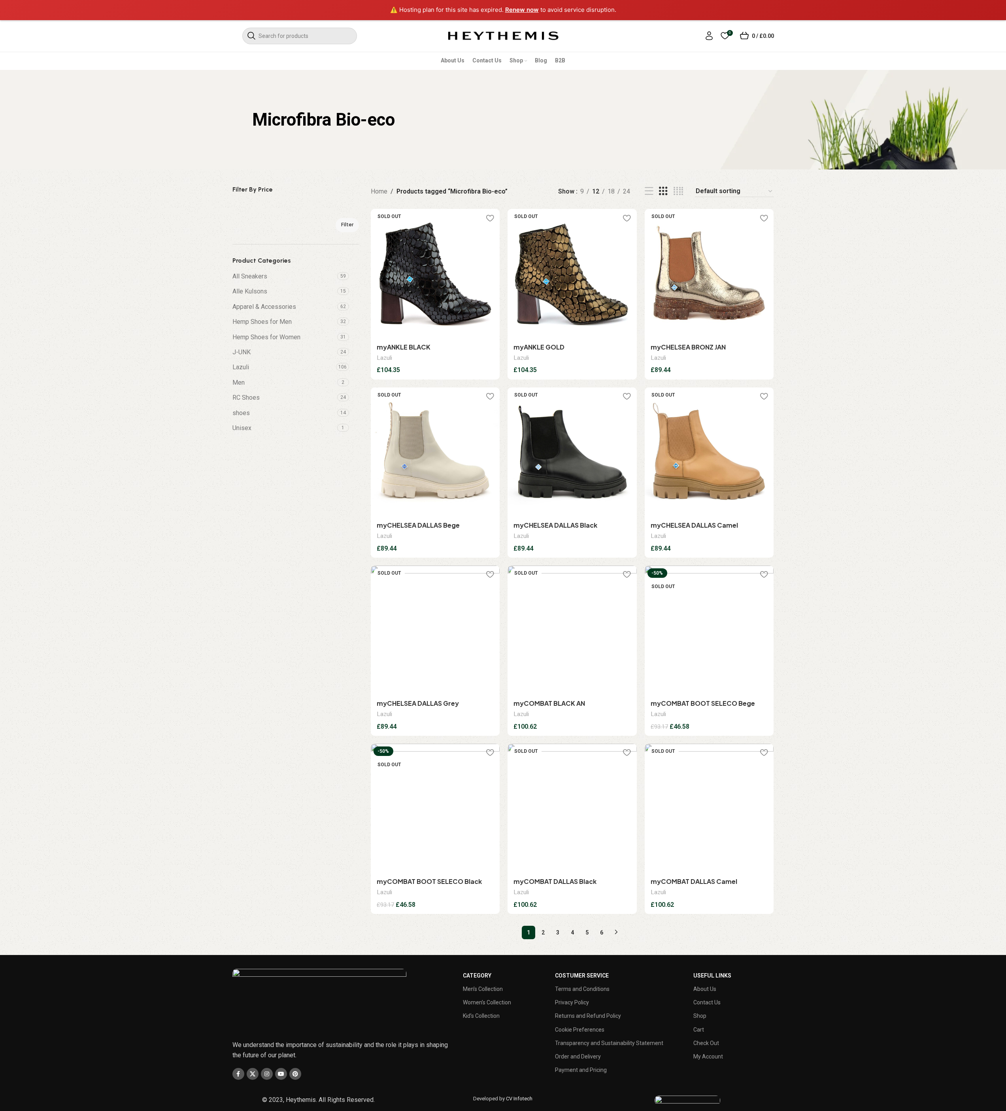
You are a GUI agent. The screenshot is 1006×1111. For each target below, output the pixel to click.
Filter (347, 224)
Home (379, 191)
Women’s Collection (487, 1002)
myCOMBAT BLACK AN (549, 703)
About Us (704, 989)
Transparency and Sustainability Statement (609, 1043)
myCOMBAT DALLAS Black (554, 881)
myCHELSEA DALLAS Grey (418, 703)
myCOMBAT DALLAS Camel (694, 881)
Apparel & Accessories (264, 306)
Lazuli (240, 367)
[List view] (649, 191)
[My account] (709, 36)
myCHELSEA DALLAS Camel (694, 525)
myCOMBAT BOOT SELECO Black (429, 881)
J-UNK (241, 352)
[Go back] (242, 120)
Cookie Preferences (579, 1029)
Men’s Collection (483, 989)
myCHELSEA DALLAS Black (555, 525)
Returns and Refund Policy (588, 1016)
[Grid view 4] (678, 191)
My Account (708, 1056)
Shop (699, 1016)
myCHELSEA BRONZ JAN (688, 347)
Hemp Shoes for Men (262, 321)
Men (238, 382)
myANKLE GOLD (538, 347)
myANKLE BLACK (403, 347)
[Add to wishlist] (490, 218)
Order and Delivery (578, 1056)
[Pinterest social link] (295, 1074)
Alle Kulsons (249, 291)
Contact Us (707, 1002)
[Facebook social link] (238, 1074)
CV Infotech (519, 1099)
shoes (241, 413)
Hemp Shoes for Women (266, 337)
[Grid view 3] (663, 191)
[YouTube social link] (281, 1074)
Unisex (241, 428)
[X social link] (253, 1074)
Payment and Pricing (581, 1070)
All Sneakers (249, 276)
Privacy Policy (572, 1002)
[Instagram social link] (267, 1074)
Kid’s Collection (481, 1016)
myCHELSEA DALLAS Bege (418, 525)
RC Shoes (246, 397)
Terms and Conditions (582, 989)
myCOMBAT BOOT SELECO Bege (703, 703)
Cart (698, 1029)
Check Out (706, 1043)
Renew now (522, 9)
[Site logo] (503, 35)
